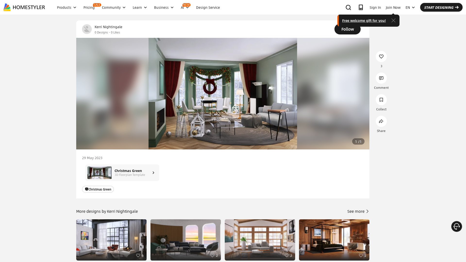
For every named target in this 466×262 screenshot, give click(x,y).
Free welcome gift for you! (364, 20)
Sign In (375, 7)
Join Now (393, 7)
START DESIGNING (438, 7)
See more (356, 211)
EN (408, 7)
